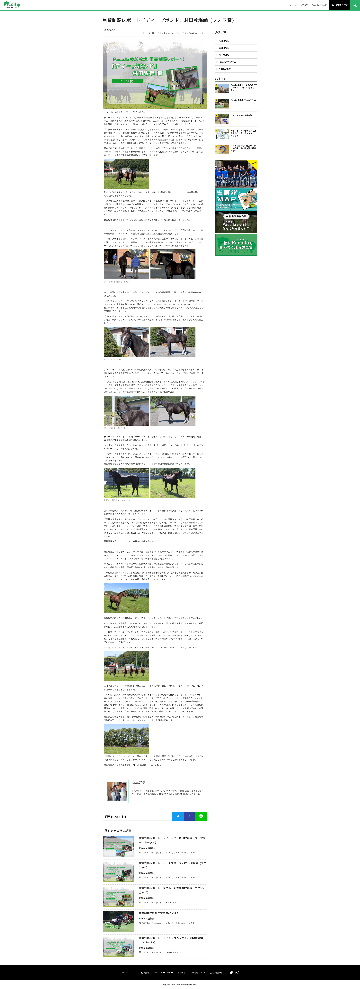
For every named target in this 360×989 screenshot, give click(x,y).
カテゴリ (304, 5)
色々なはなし (225, 55)
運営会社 (181, 972)
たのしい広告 (225, 69)
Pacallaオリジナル (227, 62)
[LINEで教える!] (201, 816)
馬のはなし (224, 48)
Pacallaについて (319, 5)
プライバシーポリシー (163, 972)
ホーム (293, 5)
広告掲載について (198, 972)
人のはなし (224, 41)
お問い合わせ (216, 972)
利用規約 (145, 972)
